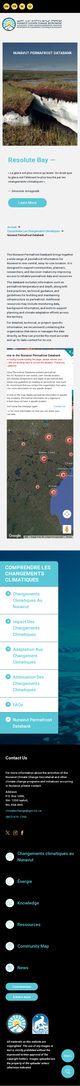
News (22, 967)
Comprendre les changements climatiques (28, 574)
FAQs (18, 704)
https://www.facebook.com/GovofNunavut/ (23, 833)
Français (14, 6)
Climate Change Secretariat (32, 24)
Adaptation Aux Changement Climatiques (28, 656)
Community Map (33, 946)
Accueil (11, 227)
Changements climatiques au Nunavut (27, 600)
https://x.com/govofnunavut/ (8, 833)
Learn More (27, 203)
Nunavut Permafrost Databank (32, 723)
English (6, 6)
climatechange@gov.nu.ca (23, 810)
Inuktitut (30, 6)
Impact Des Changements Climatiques (26, 628)
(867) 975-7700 (16, 816)
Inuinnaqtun (22, 6)
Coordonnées (21, 986)
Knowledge (28, 903)
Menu (68, 1055)
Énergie (24, 881)
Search (67, 1071)
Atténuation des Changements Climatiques (28, 683)
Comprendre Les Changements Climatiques (33, 231)
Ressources (29, 924)
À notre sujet (22, 997)
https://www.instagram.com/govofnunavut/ (15, 833)
